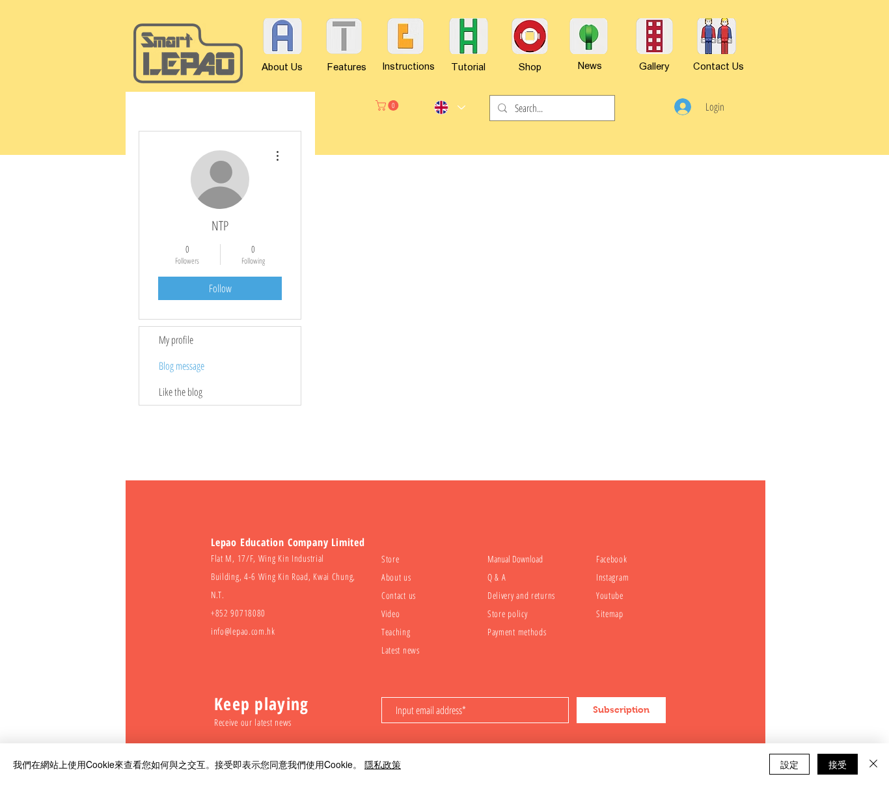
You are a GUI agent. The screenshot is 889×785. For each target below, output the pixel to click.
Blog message (181, 366)
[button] (388, 105)
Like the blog (180, 392)
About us (396, 577)
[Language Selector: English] (449, 107)
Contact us (398, 595)
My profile (176, 340)
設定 (789, 764)
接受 (837, 764)
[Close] (873, 764)
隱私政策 (382, 764)
